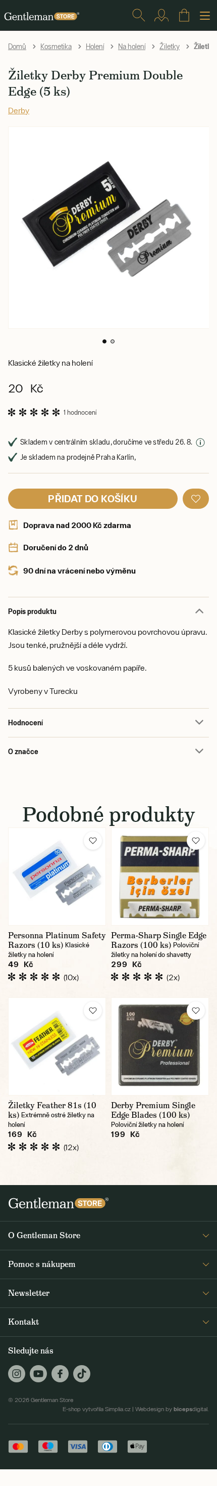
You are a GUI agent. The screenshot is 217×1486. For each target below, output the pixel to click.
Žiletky (169, 46)
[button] (104, 341)
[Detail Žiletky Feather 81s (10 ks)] (57, 1046)
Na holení (131, 46)
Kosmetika (56, 46)
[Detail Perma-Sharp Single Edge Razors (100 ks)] (160, 876)
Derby (18, 110)
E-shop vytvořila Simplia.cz (97, 1409)
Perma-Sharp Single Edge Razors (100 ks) (158, 940)
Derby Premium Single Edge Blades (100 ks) (153, 1110)
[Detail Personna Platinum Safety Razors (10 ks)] (57, 876)
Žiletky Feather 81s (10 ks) (52, 1110)
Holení (95, 46)
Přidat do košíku (92, 498)
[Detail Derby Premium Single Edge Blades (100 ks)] (160, 1046)
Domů (17, 46)
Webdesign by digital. (172, 1409)
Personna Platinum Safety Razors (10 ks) (57, 940)
